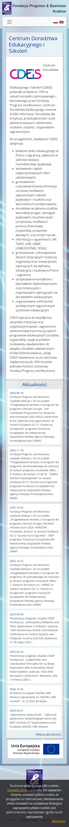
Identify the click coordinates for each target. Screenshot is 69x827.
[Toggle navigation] (10, 21)
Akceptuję (58, 821)
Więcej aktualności (48, 734)
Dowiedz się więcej (20, 790)
